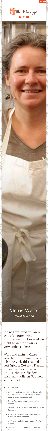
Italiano (43, 1)
